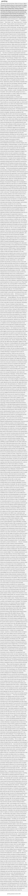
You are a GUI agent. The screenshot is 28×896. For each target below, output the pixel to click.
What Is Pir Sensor (19, 3)
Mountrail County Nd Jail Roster (8, 3)
